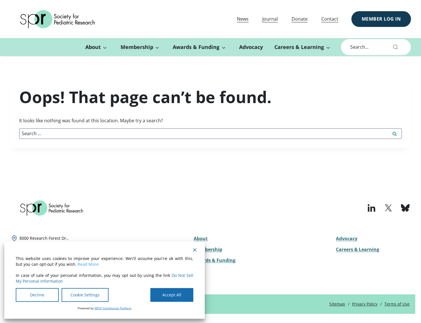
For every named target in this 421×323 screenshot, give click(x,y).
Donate (300, 19)
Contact (329, 19)
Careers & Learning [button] (299, 47)
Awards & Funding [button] (196, 47)
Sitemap (337, 304)
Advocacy (251, 47)
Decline (37, 295)
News (243, 19)
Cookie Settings (85, 295)
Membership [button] (137, 47)
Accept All (171, 295)
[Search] (395, 47)
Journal (270, 19)
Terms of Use (397, 304)
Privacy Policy (364, 304)
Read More (88, 264)
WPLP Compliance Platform (113, 308)
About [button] (93, 47)
